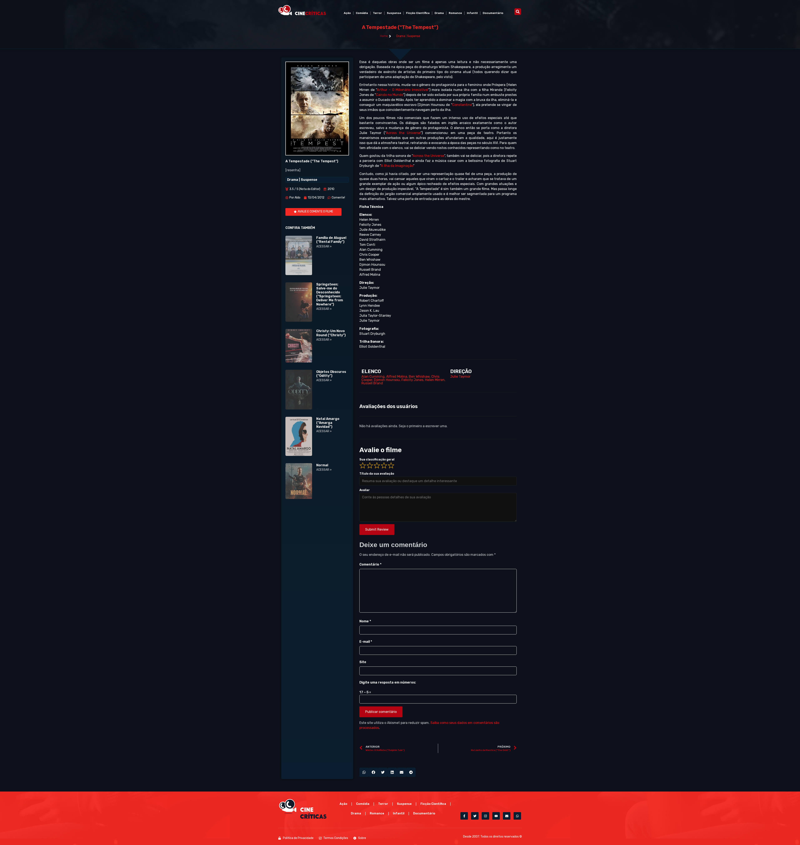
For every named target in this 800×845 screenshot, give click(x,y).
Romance (455, 13)
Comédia (362, 13)
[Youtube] (496, 816)
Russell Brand (372, 383)
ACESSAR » (324, 246)
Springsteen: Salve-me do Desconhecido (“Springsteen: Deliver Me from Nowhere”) (329, 294)
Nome (365, 621)
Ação (347, 13)
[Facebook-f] (464, 816)
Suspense (394, 13)
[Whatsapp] (517, 816)
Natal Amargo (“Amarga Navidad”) (327, 423)
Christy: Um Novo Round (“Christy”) (331, 333)
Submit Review (377, 529)
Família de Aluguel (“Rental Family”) (331, 240)
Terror (377, 13)
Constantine (462, 105)
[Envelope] (506, 816)
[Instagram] (485, 816)
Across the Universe (403, 133)
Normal (322, 465)
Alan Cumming (373, 376)
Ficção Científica (418, 13)
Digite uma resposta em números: (387, 682)
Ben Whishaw (419, 376)
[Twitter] (475, 816)
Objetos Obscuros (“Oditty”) (331, 374)
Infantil (472, 13)
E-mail (365, 642)
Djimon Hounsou (387, 380)
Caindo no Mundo (389, 95)
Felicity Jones (412, 380)
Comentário (370, 564)
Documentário (493, 13)
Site (362, 662)
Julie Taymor (460, 376)
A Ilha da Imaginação (397, 166)
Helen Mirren (435, 380)
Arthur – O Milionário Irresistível (402, 90)
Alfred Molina (396, 376)
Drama (439, 13)
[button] (517, 11)
